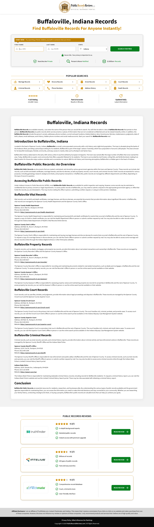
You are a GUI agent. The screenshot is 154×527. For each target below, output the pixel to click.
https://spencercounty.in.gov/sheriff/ (33, 353)
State (80, 45)
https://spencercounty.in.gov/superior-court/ (35, 324)
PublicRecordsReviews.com (76, 524)
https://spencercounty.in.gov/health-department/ (37, 212)
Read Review (119, 432)
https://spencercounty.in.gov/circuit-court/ (35, 307)
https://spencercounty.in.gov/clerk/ (32, 231)
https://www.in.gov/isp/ (28, 372)
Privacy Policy (66, 520)
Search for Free (125, 49)
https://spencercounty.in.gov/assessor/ (33, 279)
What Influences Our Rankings (82, 520)
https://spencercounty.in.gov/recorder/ (33, 262)
